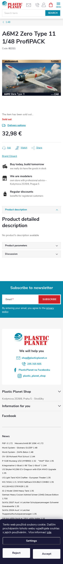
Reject (16, 553)
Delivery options (17, 125)
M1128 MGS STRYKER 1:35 (15, 486)
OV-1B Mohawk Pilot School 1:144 (18, 456)
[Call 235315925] (37, 5)
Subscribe (49, 299)
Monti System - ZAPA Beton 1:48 (17, 452)
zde (49, 532)
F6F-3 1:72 (7, 443)
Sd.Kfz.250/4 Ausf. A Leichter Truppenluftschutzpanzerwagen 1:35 (19, 512)
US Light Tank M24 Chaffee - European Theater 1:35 (26, 477)
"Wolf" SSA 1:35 (46, 461)
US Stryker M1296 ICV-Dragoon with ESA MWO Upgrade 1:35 (29, 471)
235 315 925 (34, 364)
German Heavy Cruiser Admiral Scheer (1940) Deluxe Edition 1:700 (30, 496)
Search (53, 13)
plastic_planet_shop (34, 376)
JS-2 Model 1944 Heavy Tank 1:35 (18, 490)
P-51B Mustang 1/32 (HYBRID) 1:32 (19, 461)
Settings (31, 541)
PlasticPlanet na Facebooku (34, 370)
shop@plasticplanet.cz (34, 358)
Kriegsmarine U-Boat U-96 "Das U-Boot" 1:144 (24, 465)
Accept (46, 554)
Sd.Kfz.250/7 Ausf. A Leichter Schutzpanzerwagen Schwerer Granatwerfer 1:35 (30, 504)
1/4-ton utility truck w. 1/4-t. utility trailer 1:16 (23, 518)
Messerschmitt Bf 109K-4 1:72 (29, 443)
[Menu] (58, 4)
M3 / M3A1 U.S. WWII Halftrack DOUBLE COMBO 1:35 (28, 482)
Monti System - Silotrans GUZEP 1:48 (19, 447)
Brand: (9, 156)
